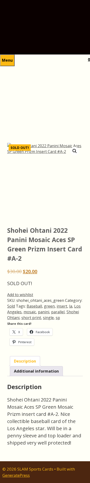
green (49, 306)
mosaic (30, 312)
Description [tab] (25, 361)
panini (43, 312)
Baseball (34, 306)
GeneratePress (16, 475)
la (70, 306)
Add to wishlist (20, 294)
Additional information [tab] (36, 371)
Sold (11, 306)
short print (31, 317)
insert (62, 306)
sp (58, 317)
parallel (58, 312)
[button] (74, 151)
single (48, 317)
